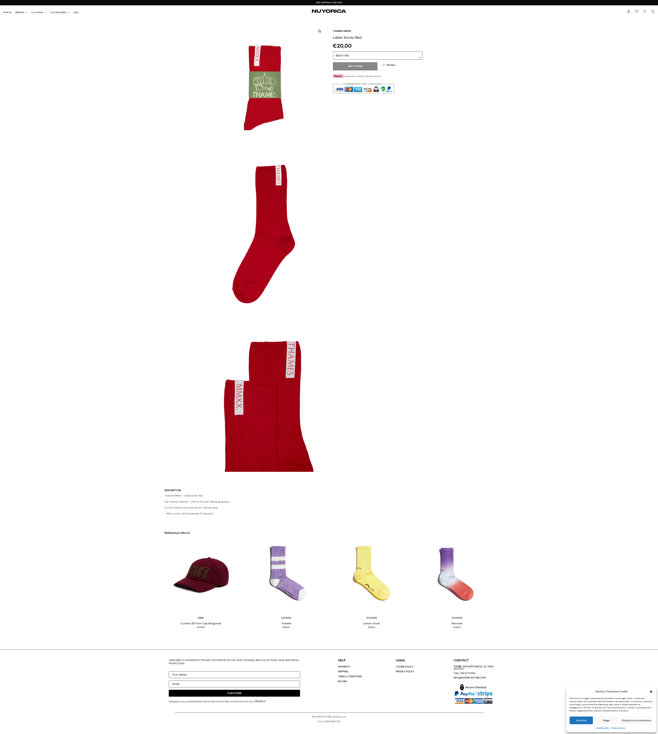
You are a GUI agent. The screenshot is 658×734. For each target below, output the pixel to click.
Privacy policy (618, 727)
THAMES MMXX (342, 31)
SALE (76, 12)
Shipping (343, 671)
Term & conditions (350, 676)
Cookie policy (603, 727)
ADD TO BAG (355, 66)
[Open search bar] (653, 11)
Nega (606, 720)
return (342, 681)
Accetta (581, 720)
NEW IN (7, 12)
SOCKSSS (286, 617)
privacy (260, 701)
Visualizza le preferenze (636, 720)
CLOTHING (37, 12)
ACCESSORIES (58, 12)
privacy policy (405, 671)
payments (344, 666)
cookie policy (404, 666)
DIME (201, 617)
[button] (651, 691)
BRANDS (19, 12)
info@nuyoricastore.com (470, 677)
